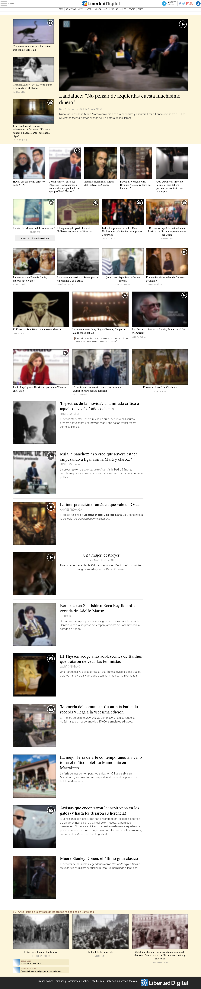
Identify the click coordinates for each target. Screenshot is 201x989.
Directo (172, 3)
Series (123, 9)
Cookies (85, 981)
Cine (105, 9)
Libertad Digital (100, 3)
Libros (60, 9)
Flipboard (187, 3)
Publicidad (110, 981)
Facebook (180, 3)
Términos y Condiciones (67, 981)
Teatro (132, 9)
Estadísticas (97, 981)
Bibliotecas (71, 9)
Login (198, 3)
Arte (80, 9)
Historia (89, 9)
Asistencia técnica (127, 981)
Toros (140, 9)
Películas (114, 9)
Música (98, 9)
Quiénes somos (45, 981)
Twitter (184, 3)
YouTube (191, 3)
